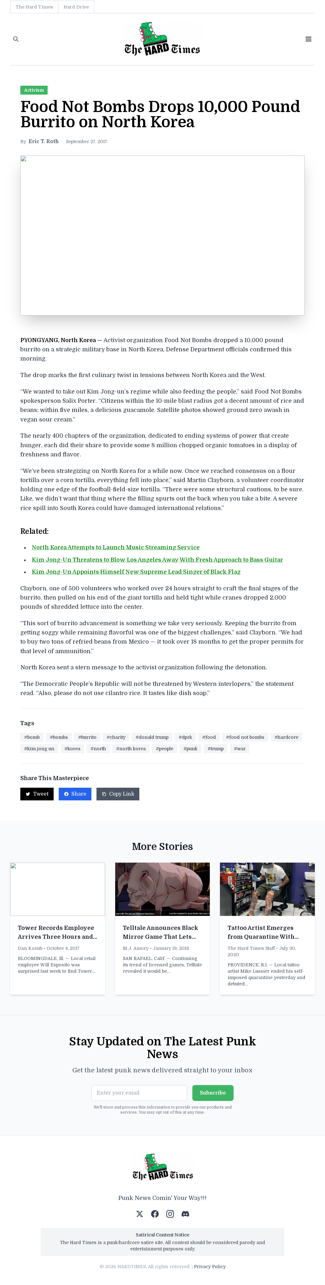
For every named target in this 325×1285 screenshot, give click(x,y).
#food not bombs (245, 737)
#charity (116, 737)
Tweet (41, 794)
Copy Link (121, 794)
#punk (190, 748)
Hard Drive (76, 7)
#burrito (87, 737)
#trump (216, 748)
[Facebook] (155, 1214)
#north (98, 748)
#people (164, 748)
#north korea (131, 748)
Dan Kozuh (30, 948)
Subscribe (213, 1093)
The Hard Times (34, 7)
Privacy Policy (210, 1266)
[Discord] (185, 1214)
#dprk (185, 737)
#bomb (32, 737)
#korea (72, 748)
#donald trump (152, 737)
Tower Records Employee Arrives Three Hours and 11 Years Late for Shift (56, 937)
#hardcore (286, 737)
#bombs (59, 737)
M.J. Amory (136, 948)
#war (240, 748)
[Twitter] (139, 1214)
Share (78, 794)
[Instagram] (170, 1214)
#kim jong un (39, 748)
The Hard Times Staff (251, 948)
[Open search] (16, 39)
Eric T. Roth (43, 141)
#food (209, 737)
